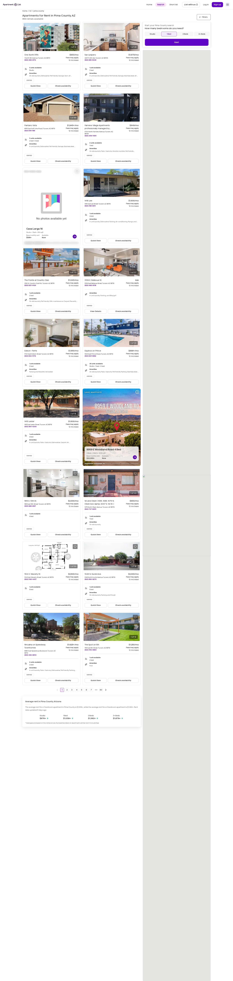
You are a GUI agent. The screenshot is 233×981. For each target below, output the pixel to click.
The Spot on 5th (92, 645)
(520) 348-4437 (30, 579)
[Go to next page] (106, 690)
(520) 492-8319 (90, 285)
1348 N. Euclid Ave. (93, 574)
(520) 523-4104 (30, 285)
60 (101, 690)
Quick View (35, 86)
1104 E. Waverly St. (32, 574)
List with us (192, 5)
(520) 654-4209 (30, 426)
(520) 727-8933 (90, 509)
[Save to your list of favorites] (75, 27)
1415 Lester (29, 421)
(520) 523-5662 (90, 356)
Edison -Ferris (30, 351)
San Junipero (90, 55)
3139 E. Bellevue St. (93, 280)
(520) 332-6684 (90, 650)
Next (176, 42)
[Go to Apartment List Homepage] (12, 4)
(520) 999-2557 (30, 506)
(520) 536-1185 (29, 130)
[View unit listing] (75, 236)
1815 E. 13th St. (30, 501)
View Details (95, 311)
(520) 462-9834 (30, 655)
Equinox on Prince (93, 351)
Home (24, 11)
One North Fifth (31, 55)
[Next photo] (77, 37)
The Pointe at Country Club (36, 280)
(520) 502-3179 (30, 356)
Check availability (63, 86)
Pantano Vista (30, 125)
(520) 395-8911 (90, 206)
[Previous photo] (25, 37)
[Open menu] (227, 4)
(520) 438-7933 (90, 136)
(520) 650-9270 (90, 579)
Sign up (217, 5)
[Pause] (77, 171)
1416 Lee (88, 201)
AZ (30, 11)
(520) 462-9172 (30, 60)
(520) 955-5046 (90, 60)
